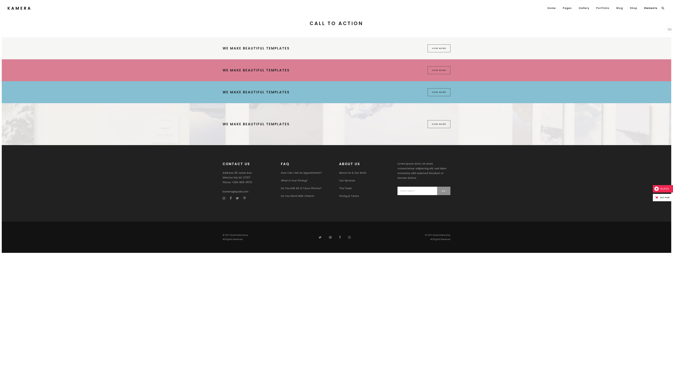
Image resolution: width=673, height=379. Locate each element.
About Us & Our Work (352, 173)
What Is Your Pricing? (294, 180)
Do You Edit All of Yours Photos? (301, 188)
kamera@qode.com (235, 191)
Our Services (347, 180)
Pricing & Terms (349, 196)
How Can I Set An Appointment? (301, 173)
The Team (345, 188)
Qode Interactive (239, 235)
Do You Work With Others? (297, 196)
